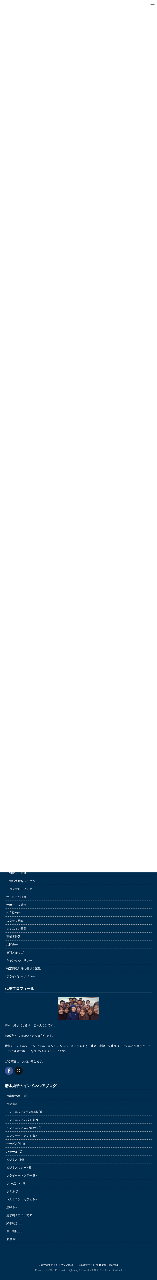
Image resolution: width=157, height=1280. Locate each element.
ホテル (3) (13, 1191)
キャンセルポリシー (19, 960)
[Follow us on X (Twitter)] (19, 1071)
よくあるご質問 (16, 928)
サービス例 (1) (15, 1143)
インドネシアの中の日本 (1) (24, 1112)
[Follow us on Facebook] (9, 1071)
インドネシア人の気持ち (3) (24, 1127)
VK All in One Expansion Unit (106, 1270)
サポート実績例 (16, 904)
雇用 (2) (11, 1239)
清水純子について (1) (20, 1215)
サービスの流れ (16, 897)
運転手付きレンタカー (23, 881)
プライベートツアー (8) (21, 1175)
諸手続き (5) (14, 1223)
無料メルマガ (15, 952)
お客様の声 (13, 912)
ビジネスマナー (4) (18, 1167)
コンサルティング (20, 889)
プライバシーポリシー (20, 976)
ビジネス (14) (15, 1159)
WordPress (55, 1270)
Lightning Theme (77, 1270)
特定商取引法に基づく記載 (23, 968)
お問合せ (12, 944)
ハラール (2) (14, 1151)
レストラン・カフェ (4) (21, 1199)
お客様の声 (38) (16, 1096)
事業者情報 (13, 936)
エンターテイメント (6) (21, 1135)
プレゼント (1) (15, 1183)
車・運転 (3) (14, 1231)
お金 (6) (11, 1104)
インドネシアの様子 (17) (22, 1119)
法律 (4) (11, 1207)
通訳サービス (17, 873)
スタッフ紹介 (15, 920)
